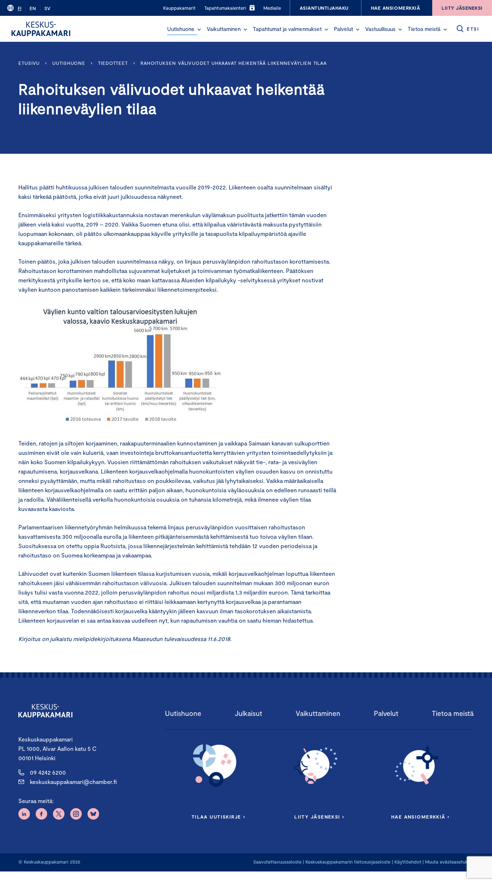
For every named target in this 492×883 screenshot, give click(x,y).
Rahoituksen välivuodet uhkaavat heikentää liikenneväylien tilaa (233, 63)
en (33, 8)
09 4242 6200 (48, 772)
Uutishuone (180, 29)
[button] (199, 29)
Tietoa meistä (424, 29)
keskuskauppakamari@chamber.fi (73, 781)
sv (47, 8)
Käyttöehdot (407, 862)
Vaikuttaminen (224, 29)
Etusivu (29, 63)
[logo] (41, 29)
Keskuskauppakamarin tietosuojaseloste (347, 862)
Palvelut (343, 29)
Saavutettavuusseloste (277, 862)
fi (19, 8)
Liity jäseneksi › (319, 817)
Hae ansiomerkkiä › (420, 817)
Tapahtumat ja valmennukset (287, 29)
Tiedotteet (113, 63)
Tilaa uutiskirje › (218, 817)
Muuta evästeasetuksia (449, 862)
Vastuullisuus (380, 29)
